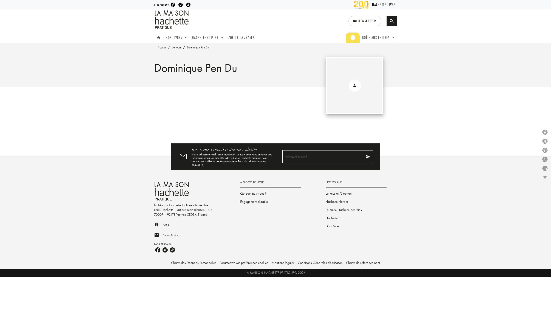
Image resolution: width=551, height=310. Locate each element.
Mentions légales (283, 262)
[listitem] (173, 5)
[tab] (158, 38)
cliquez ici (197, 165)
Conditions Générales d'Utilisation (320, 262)
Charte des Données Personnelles (193, 262)
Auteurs (176, 47)
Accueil (162, 47)
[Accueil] (172, 19)
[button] (364, 21)
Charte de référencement (363, 262)
